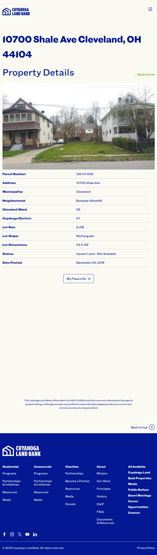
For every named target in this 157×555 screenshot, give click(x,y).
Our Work (103, 481)
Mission (102, 473)
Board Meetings (139, 495)
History (102, 496)
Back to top (139, 427)
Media (6, 500)
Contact (134, 513)
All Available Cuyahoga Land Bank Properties (139, 472)
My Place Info (76, 279)
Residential (10, 467)
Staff (100, 504)
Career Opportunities (138, 504)
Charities (71, 467)
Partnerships (74, 473)
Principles (103, 489)
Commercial (42, 467)
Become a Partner (77, 481)
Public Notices (138, 490)
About (101, 467)
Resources (9, 492)
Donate (70, 504)
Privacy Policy (146, 548)
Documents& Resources (105, 521)
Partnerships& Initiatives (11, 482)
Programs (9, 473)
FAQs (100, 512)
